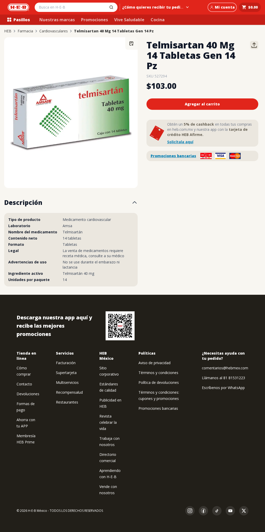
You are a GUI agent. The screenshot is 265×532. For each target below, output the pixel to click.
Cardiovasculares (53, 31)
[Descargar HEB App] (120, 325)
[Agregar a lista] (131, 43)
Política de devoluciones (158, 382)
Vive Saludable (129, 19)
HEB (7, 31)
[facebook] (203, 510)
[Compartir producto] (254, 45)
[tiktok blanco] (217, 510)
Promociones (94, 19)
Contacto (24, 384)
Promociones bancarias (173, 155)
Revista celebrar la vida (108, 422)
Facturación (66, 362)
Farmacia (25, 31)
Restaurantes (67, 402)
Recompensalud (69, 392)
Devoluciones (28, 393)
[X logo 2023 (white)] (243, 510)
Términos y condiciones (158, 372)
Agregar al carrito (202, 104)
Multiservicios (67, 382)
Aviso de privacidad (154, 362)
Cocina (158, 19)
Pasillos (21, 20)
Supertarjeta (66, 372)
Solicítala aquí (180, 141)
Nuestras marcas (57, 19)
